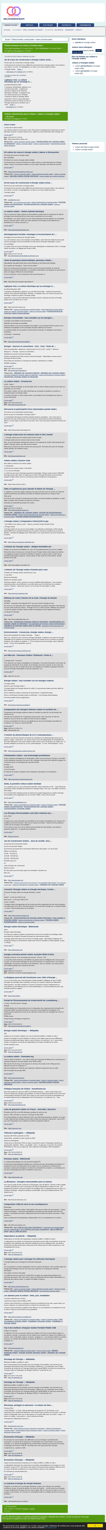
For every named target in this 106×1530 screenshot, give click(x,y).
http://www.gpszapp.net (15, 1348)
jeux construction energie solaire (22, 202)
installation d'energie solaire (39, 1321)
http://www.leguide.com (15, 880)
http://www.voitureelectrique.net (18, 1286)
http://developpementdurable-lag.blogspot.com (23, 256)
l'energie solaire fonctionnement (29, 516)
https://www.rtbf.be (14, 996)
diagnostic (66, 25)
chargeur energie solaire (44, 1350)
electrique (48, 25)
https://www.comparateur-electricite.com (21, 542)
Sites (25, 30)
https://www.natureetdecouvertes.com (20, 172)
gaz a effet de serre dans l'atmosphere (28, 1227)
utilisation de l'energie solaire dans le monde (22, 626)
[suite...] (20, 69)
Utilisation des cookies (56, 1517)
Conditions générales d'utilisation (35, 1517)
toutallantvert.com (14, 200)
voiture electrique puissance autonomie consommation (29, 1428)
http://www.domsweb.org (16, 1078)
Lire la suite (8, 135)
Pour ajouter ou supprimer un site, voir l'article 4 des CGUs (23, 1519)
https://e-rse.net (13, 836)
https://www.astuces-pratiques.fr (18, 915)
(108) (87, 67)
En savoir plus (51, 1528)
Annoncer (69, 30)
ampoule (29, 25)
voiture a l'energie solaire (24, 144)
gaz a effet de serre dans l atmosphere (35, 1229)
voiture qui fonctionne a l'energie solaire (44, 202)
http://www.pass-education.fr (17, 370)
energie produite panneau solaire (32, 1353)
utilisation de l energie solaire (53, 373)
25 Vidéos (16, 119)
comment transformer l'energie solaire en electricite (21, 375)
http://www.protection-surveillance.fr (19, 1317)
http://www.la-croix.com (15, 1426)
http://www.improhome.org (16, 456)
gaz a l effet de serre (18, 1231)
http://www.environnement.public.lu (19, 1026)
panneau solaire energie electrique (24, 176)
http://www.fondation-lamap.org (18, 510)
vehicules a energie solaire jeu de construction (25, 882)
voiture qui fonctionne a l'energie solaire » (19, 56)
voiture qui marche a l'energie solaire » (15, 76)
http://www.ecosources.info (17, 404)
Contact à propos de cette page (77, 1517)
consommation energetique (85, 25)
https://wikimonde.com (15, 950)
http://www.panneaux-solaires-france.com (21, 751)
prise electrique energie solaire (50, 1291)
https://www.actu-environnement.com (20, 779)
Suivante (25, 1509)
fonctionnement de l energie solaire (38, 204)
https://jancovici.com (14, 1128)
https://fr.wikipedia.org (15, 1052)
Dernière (32, 1509)
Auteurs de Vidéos (35, 30)
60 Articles (9, 107)
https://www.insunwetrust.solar (18, 593)
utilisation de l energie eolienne (26, 373)
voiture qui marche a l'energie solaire (16, 311)
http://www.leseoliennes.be (16, 1105)
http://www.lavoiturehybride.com (18, 230)
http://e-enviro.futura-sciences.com (19, 651)
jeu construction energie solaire (47, 882)
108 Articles (10, 72)
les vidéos (18, 51)
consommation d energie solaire (17, 809)
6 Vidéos (19, 72)
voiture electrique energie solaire (24, 142)
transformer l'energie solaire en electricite (21, 377)
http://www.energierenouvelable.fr (19, 341)
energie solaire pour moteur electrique (52, 176)
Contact (78, 30)
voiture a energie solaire (41, 144)
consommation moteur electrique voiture (29, 1430)
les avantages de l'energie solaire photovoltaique (47, 624)
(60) (86, 72)
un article (59, 30)
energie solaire (11, 25)
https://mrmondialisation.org (17, 802)
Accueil (7, 30)
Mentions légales (15, 1517)
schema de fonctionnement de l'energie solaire (33, 514)
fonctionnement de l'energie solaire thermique (33, 918)
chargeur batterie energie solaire (24, 1350)
